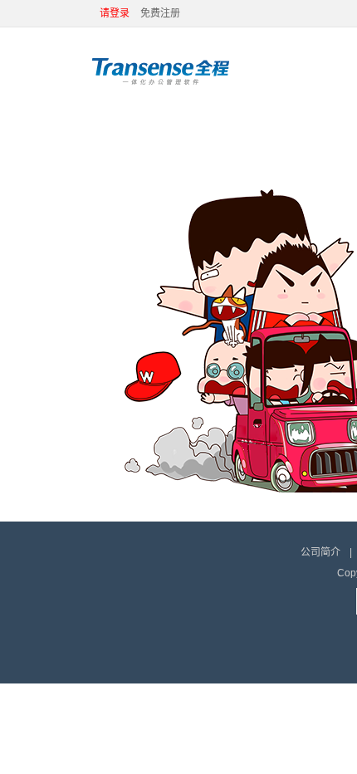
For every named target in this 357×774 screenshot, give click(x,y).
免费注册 (160, 13)
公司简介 (320, 552)
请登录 (115, 13)
